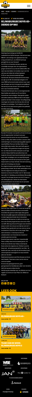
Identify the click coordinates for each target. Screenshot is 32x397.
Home (2, 11)
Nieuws (8, 11)
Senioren (13, 11)
